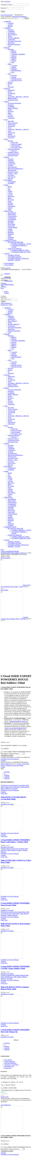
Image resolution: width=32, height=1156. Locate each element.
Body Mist (11, 121)
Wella (9, 209)
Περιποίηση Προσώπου (14, 41)
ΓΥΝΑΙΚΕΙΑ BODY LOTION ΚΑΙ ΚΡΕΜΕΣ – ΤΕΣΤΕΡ (18, 259)
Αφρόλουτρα (11, 33)
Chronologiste (12, 217)
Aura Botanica (12, 212)
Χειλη (9, 74)
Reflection (11, 232)
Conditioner (11, 31)
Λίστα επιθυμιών (9, 263)
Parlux (9, 201)
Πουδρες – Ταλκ (12, 173)
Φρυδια (10, 83)
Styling (10, 36)
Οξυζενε (10, 114)
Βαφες (9, 113)
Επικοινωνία (7, 1068)
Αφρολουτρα (11, 124)
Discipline (11, 222)
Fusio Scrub (11, 226)
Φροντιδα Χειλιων (16, 80)
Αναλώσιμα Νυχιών (13, 154)
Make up (13, 56)
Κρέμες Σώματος (13, 123)
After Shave (11, 42)
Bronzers (13, 52)
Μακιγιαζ (7, 47)
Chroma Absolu (12, 216)
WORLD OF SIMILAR (15, 248)
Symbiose (10, 239)
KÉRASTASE (8, 211)
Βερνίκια (10, 141)
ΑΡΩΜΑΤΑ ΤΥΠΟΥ (10, 240)
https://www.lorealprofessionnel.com (15, 728)
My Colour (11, 199)
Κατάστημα (12, 551)
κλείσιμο (7, 1)
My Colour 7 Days (16, 147)
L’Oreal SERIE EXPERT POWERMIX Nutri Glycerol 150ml (15, 904)
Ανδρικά (10, 25)
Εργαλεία (10, 116)
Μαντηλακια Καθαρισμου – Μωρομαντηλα (15, 169)
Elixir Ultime (11, 224)
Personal (10, 203)
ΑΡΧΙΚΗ (7, 273)
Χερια (9, 127)
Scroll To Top (4, 1097)
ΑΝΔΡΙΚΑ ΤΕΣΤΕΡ (14, 255)
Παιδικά (10, 26)
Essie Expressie (15, 145)
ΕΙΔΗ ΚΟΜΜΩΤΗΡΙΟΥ (10, 552)
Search (26, 18)
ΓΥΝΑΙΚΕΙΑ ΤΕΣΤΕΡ (14, 257)
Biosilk (10, 186)
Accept (3, 1105)
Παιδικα (6, 157)
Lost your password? (6, 15)
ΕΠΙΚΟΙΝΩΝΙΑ (9, 284)
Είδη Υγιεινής (11, 136)
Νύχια (6, 139)
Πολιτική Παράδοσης (10, 1063)
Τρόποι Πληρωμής (9, 1061)
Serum (9, 95)
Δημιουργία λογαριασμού (19, 16)
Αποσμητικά (11, 39)
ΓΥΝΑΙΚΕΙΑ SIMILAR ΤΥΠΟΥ (21, 252)
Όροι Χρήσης (8, 1060)
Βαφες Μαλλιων (12, 34)
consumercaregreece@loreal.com (18, 721)
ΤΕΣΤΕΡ (6, 253)
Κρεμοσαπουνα (12, 167)
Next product (4, 590)
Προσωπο (7, 88)
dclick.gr (3, 1092)
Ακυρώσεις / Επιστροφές (11, 1064)
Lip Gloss (14, 75)
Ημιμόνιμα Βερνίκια (13, 149)
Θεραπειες (11, 111)
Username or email (6, 4)
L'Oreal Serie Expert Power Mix (14, 765)
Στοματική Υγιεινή (13, 100)
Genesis (10, 229)
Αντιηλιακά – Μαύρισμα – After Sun (18, 96)
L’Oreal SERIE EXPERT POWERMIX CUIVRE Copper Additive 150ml (15, 967)
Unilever (10, 208)
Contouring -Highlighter (18, 54)
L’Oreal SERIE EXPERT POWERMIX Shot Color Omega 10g (15, 1031)
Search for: (4, 18)
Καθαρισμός (11, 90)
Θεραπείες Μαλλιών (13, 38)
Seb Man (10, 204)
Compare (3, 760)
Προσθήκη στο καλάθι (7, 755)
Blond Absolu (12, 214)
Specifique (11, 237)
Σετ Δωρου (11, 175)
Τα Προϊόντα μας (9, 1066)
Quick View (4, 793)
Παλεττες (10, 82)
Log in (3, 11)
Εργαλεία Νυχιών (13, 155)
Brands (6, 185)
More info (8, 1105)
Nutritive (10, 230)
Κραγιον (13, 77)
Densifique (11, 221)
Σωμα (6, 119)
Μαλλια (6, 101)
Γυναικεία (10, 23)
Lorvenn (10, 195)
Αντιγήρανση (11, 93)
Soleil (9, 235)
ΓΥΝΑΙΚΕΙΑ (12, 181)
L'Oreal (19, 764)
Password (4, 8)
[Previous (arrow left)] (1, 1095)
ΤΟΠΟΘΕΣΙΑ (8, 281)
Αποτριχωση (11, 132)
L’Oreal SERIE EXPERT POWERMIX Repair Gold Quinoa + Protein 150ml (15, 841)
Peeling (10, 134)
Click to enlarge (5, 671)
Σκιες (12, 72)
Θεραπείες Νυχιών (13, 152)
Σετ (9, 85)
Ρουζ (12, 62)
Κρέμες (10, 92)
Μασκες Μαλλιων (13, 108)
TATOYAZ (11, 137)
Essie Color (14, 142)
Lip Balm (10, 165)
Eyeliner (13, 67)
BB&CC (13, 51)
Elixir (9, 190)
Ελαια (9, 131)
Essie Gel (14, 150)
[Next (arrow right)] (3, 1095)
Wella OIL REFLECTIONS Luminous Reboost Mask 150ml (15, 988)
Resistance (11, 234)
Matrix (10, 198)
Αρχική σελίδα (5, 551)
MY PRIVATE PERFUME (15, 242)
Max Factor (11, 196)
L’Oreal (10, 193)
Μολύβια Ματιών (16, 70)
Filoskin (10, 191)
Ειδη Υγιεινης (11, 177)
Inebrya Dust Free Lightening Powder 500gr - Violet (15, 585)
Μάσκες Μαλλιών (21, 553)
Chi (9, 188)
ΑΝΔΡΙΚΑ (7, 28)
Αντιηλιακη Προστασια (14, 103)
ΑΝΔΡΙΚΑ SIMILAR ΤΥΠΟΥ (20, 250)
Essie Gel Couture (16, 144)
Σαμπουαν (11, 29)
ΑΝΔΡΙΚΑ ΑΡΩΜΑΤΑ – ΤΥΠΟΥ (21, 244)
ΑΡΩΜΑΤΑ (7, 21)
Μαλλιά (14, 553)
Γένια (9, 46)
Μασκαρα (14, 69)
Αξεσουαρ (11, 87)
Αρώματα (10, 159)
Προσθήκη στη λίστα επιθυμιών (10, 759)
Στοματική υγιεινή (13, 172)
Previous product (5, 558)
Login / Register (8, 265)
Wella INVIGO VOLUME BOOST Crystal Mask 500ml (13, 798)
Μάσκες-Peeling (12, 98)
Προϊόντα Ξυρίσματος (14, 44)
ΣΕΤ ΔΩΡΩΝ (8, 180)
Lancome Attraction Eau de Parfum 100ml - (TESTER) (14, 618)
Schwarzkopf (11, 206)
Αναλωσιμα (11, 118)
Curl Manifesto (12, 219)
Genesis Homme (12, 227)
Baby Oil (10, 178)
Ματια (9, 64)
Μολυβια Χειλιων (16, 78)
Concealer (14, 65)
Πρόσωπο (11, 49)
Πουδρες (13, 60)
